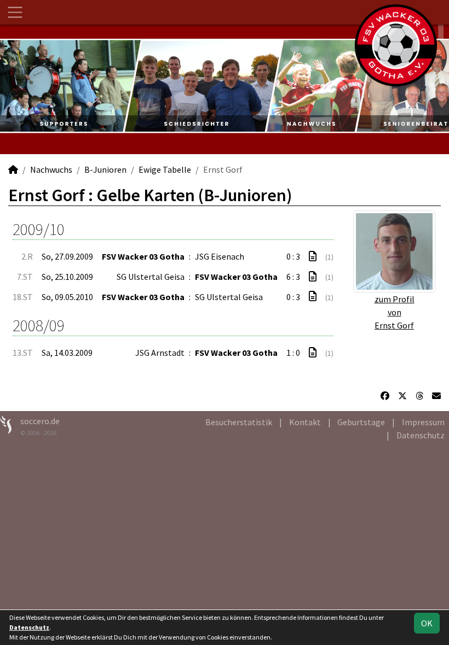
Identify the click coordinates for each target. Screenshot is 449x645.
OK (427, 623)
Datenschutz (420, 435)
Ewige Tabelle (165, 169)
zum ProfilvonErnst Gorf (395, 312)
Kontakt (305, 422)
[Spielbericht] (312, 256)
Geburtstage (361, 422)
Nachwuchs (51, 169)
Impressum (423, 422)
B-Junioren (105, 169)
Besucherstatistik (238, 422)
